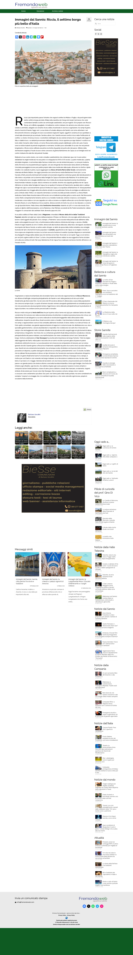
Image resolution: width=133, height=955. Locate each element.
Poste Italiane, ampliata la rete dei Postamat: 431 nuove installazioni (106, 738)
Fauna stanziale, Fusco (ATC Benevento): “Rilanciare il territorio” (106, 643)
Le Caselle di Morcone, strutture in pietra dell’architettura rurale (106, 502)
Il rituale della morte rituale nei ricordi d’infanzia (105, 529)
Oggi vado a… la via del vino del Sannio (110, 472)
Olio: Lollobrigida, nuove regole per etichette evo (104, 760)
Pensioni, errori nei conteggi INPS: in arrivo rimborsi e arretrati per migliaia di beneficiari (106, 844)
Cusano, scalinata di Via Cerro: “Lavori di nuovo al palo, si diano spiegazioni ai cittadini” (106, 566)
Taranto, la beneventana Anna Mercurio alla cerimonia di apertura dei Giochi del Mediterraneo (105, 749)
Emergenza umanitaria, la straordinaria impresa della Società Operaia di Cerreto (106, 356)
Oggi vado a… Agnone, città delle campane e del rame (106, 456)
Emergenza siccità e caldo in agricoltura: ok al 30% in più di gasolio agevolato (106, 714)
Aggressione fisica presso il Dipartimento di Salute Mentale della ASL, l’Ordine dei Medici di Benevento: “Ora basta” (106, 654)
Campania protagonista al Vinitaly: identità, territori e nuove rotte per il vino (106, 769)
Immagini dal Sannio (38, 27)
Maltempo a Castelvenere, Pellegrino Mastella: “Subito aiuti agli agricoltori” (106, 684)
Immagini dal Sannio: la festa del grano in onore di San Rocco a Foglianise (106, 263)
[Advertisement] (53, 103)
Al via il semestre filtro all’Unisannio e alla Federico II (106, 675)
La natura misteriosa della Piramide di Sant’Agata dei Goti (105, 511)
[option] (27, 576)
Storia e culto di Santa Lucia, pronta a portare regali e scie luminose (106, 883)
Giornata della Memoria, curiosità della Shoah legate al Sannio (105, 520)
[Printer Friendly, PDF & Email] (87, 409)
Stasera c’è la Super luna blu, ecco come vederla (105, 818)
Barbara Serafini (21, 27)
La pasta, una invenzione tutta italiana (104, 538)
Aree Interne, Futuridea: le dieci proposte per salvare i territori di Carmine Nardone (106, 615)
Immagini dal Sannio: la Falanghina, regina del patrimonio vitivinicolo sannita (106, 254)
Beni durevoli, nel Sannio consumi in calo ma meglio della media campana (106, 694)
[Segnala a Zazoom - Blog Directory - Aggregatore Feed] (66, 917)
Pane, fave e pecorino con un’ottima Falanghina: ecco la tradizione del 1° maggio (106, 293)
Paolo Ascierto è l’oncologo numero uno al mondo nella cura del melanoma (106, 797)
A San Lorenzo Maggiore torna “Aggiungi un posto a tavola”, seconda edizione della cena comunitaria (105, 587)
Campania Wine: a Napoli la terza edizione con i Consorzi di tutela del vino (106, 704)
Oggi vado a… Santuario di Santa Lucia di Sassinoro (106, 480)
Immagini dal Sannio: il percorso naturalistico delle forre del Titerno (106, 245)
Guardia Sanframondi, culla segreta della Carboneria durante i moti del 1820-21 (106, 337)
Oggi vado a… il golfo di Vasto (110, 465)
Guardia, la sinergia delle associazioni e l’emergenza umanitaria (105, 365)
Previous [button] (16, 579)
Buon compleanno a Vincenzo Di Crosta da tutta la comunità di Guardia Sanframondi (106, 374)
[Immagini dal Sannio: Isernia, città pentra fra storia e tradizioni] (27, 564)
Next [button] (90, 579)
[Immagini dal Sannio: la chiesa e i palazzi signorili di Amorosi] (53, 564)
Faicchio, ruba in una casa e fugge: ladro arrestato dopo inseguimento (105, 556)
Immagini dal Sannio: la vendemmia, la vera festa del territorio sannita (106, 225)
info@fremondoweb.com (25, 902)
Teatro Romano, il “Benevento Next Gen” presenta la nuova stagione (106, 625)
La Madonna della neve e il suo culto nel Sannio (106, 314)
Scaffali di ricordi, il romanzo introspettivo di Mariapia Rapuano (106, 347)
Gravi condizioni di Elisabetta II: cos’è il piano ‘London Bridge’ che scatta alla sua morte (106, 828)
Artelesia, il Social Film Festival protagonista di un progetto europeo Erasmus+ (106, 634)
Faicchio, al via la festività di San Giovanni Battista (104, 576)
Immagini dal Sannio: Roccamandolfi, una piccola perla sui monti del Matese (105, 235)
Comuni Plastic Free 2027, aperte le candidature (105, 729)
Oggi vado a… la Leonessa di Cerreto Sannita (105, 447)
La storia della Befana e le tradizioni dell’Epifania (106, 865)
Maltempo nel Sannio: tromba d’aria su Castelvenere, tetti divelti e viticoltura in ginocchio (106, 599)
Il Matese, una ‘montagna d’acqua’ (109, 322)
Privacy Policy (62, 915)
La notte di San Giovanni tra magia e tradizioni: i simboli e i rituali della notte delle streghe (106, 282)
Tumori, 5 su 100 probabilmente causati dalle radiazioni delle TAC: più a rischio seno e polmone (106, 808)
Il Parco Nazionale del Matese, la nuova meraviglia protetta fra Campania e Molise (106, 304)
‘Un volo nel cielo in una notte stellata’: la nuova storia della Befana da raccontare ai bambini (105, 855)
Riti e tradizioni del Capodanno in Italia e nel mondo (106, 874)
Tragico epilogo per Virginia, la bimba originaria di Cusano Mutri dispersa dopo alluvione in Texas (106, 786)
